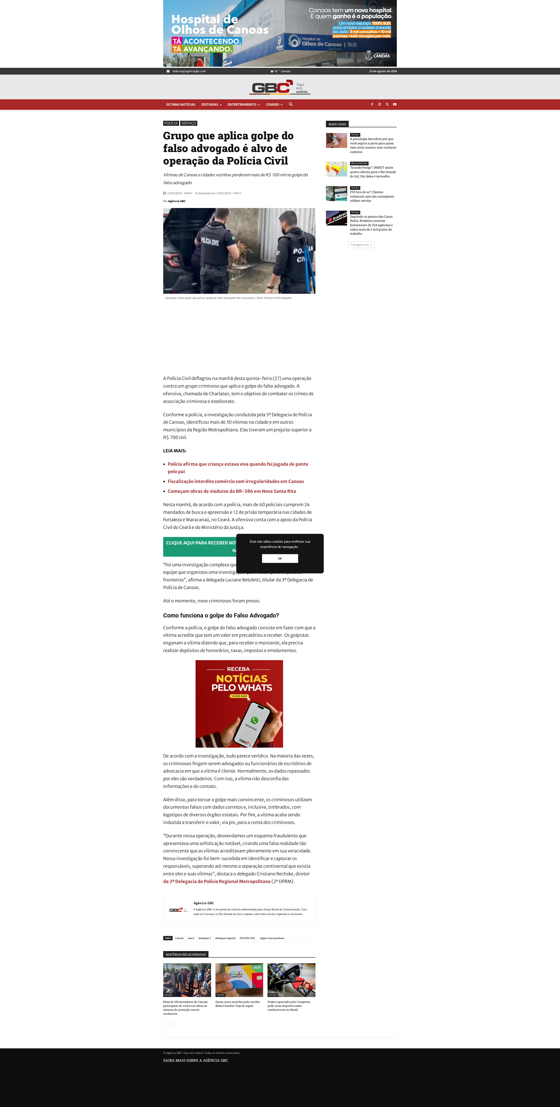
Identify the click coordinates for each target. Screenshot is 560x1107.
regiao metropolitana (272, 938)
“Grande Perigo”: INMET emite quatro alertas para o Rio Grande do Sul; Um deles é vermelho (373, 171)
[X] (387, 104)
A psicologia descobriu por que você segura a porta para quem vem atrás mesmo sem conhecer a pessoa (373, 145)
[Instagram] (380, 104)
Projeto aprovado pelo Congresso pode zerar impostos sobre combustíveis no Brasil (289, 1006)
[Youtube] (395, 104)
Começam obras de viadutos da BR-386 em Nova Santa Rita (232, 491)
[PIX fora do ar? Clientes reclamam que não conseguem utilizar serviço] (336, 193)
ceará (191, 938)
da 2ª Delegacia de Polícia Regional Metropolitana (217, 881)
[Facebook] (372, 104)
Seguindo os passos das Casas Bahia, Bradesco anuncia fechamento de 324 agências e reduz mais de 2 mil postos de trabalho (371, 225)
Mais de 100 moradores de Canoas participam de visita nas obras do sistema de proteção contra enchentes (185, 1008)
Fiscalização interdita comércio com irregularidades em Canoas (236, 481)
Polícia (171, 123)
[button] (291, 104)
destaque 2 (204, 938)
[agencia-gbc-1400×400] (280, 65)
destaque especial (225, 938)
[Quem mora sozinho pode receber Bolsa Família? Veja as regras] (239, 980)
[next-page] (173, 1024)
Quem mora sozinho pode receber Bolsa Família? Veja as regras (237, 1004)
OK (280, 558)
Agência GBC (177, 201)
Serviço (189, 123)
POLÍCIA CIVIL (247, 938)
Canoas (179, 938)
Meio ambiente (359, 163)
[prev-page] (166, 1024)
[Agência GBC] (178, 909)
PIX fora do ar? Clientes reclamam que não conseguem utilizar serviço (372, 196)
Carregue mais (360, 245)
